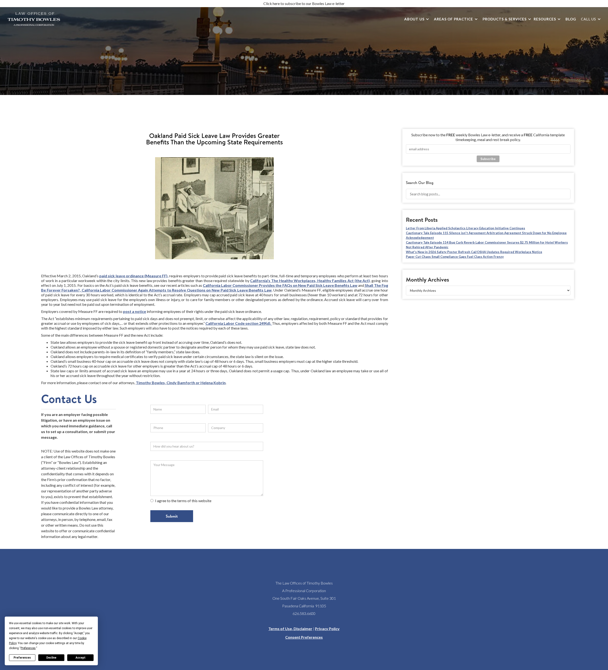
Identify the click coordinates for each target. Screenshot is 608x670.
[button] (415, 19)
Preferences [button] (28, 648)
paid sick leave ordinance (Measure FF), (133, 276)
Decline (51, 657)
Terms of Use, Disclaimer (290, 628)
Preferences (22, 657)
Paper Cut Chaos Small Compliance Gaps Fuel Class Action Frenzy (455, 257)
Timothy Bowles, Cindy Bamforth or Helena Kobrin (181, 382)
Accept (81, 657)
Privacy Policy (327, 628)
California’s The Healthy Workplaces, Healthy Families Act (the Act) (310, 280)
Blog (570, 19)
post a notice (134, 311)
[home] (34, 19)
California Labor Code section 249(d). (238, 323)
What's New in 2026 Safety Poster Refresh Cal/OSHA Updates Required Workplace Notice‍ (474, 252)
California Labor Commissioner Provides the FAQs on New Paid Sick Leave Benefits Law (280, 285)
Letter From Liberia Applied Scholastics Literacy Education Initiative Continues (465, 228)
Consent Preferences (304, 637)
